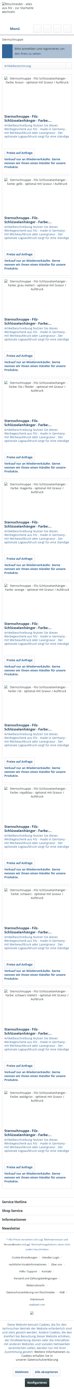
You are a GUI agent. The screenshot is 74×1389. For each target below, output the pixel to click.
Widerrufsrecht (35, 1285)
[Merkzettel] (47, 29)
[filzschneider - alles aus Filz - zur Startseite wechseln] (19, 17)
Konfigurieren (37, 1382)
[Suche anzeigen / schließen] (37, 29)
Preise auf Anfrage (19, 153)
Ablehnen (22, 1372)
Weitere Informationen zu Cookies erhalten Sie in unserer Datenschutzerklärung (43, 1356)
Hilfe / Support (28, 1271)
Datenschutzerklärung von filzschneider (30, 1292)
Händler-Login (50, 1257)
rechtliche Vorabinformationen (27, 1264)
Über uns (56, 1264)
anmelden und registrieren (41, 49)
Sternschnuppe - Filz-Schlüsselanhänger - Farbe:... (28, 118)
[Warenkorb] (67, 29)
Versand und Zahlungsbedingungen (35, 1278)
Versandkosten (12, 1244)
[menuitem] (11, 29)
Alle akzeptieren (46, 1372)
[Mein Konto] (57, 29)
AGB (62, 1292)
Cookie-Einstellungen (24, 1257)
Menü (15, 28)
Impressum (37, 1299)
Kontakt (47, 1271)
